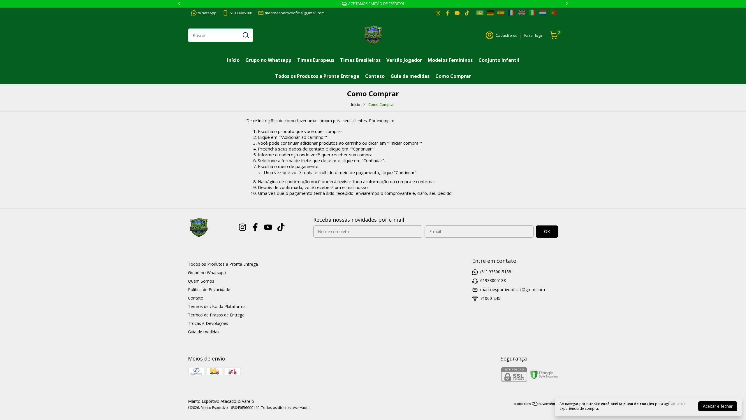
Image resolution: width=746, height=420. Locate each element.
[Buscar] (245, 35)
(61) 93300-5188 (495, 271)
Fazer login (533, 35)
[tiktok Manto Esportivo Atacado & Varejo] (467, 13)
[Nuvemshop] (535, 404)
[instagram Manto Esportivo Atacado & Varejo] (438, 13)
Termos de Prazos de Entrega (216, 315)
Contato (375, 76)
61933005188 (241, 12)
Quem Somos (201, 281)
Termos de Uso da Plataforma (217, 306)
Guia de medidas (410, 76)
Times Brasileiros (360, 60)
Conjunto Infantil (498, 60)
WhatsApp (207, 12)
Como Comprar (453, 76)
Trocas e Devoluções (208, 323)
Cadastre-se (507, 35)
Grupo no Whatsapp (268, 60)
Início (233, 60)
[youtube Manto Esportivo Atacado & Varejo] (457, 13)
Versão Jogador (404, 60)
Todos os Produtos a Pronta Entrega (317, 76)
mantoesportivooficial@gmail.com (295, 12)
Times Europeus (315, 60)
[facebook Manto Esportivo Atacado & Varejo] (447, 13)
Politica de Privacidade (209, 289)
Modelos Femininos (450, 60)
